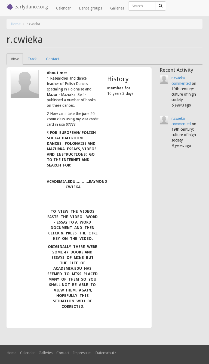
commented (181, 83)
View (17, 61)
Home (15, 24)
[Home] (10, 7)
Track (32, 59)
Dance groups (90, 8)
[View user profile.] (25, 84)
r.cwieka (178, 78)
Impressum (82, 353)
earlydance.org (31, 7)
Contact (52, 59)
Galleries (117, 8)
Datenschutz (105, 353)
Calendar (63, 8)
